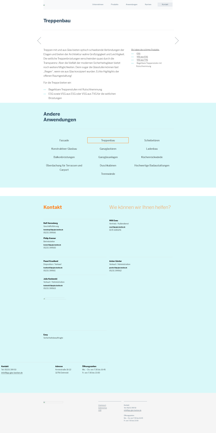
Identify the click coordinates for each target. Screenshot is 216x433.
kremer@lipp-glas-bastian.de (52, 245)
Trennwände (108, 173)
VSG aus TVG (142, 60)
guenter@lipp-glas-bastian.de (118, 267)
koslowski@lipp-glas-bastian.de (53, 285)
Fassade (64, 140)
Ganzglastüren (108, 148)
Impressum (102, 405)
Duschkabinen (108, 165)
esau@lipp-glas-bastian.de (117, 227)
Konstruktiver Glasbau (64, 148)
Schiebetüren (152, 140)
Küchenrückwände (152, 157)
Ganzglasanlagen (108, 157)
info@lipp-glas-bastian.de (12, 373)
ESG (138, 53)
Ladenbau (152, 148)
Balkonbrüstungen (64, 157)
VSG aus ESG (142, 57)
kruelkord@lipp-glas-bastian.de (52, 267)
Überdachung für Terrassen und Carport (64, 167)
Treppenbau (108, 140)
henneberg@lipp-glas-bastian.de (53, 229)
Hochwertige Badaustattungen (151, 165)
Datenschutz (102, 408)
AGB (99, 410)
